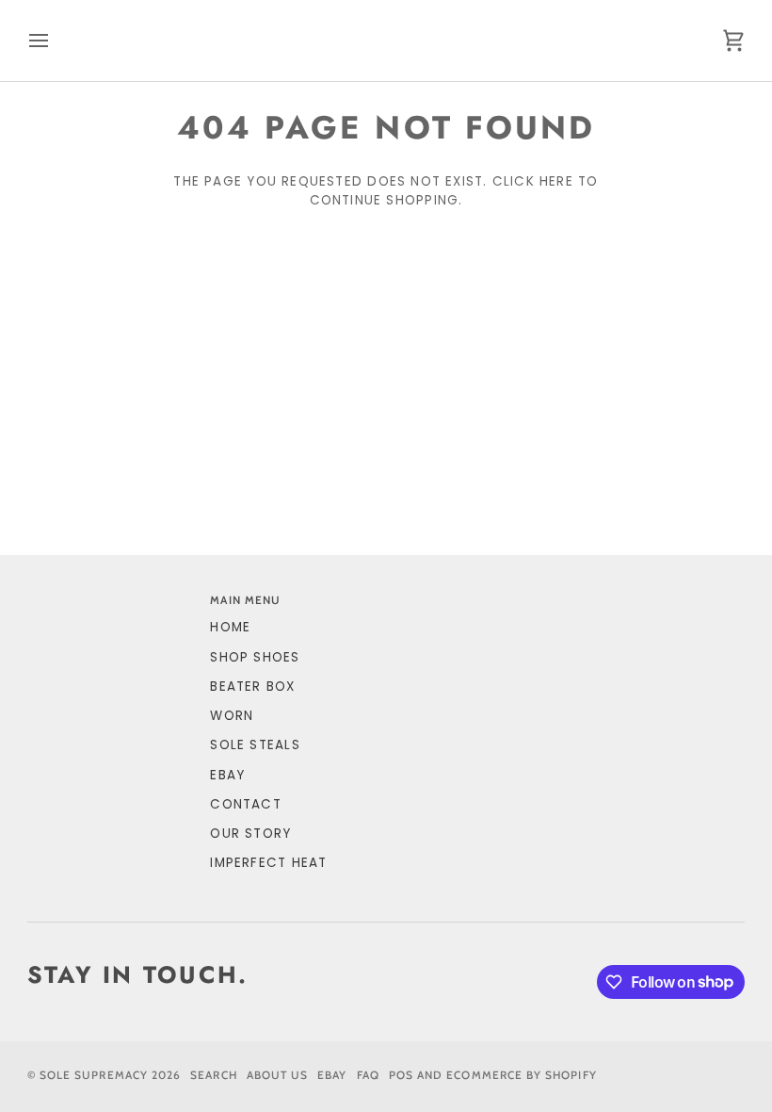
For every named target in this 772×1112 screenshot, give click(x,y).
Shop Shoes (254, 657)
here (556, 181)
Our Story (250, 833)
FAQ (368, 1075)
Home (230, 627)
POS (401, 1075)
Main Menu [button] (245, 600)
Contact (245, 804)
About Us (278, 1075)
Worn (231, 716)
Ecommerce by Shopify (521, 1075)
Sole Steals (254, 745)
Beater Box (252, 686)
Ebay (331, 1075)
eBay (227, 775)
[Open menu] (55, 40)
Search (213, 1075)
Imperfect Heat (268, 863)
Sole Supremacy (94, 1075)
